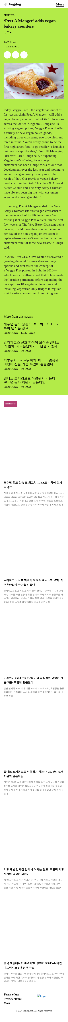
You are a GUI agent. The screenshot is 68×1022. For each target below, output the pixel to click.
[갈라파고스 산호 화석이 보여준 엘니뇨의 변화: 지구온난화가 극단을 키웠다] (34, 542)
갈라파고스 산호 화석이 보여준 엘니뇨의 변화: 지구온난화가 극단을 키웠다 (31, 344)
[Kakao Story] (15, 55)
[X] (7, 55)
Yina (9, 32)
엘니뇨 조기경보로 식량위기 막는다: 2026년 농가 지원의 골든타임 (30, 380)
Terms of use (11, 994)
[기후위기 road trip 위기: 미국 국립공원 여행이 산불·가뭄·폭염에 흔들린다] (34, 640)
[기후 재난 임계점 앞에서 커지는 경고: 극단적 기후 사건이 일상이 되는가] (34, 831)
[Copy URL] (24, 55)
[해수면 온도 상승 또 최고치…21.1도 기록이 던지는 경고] (34, 445)
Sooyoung (11, 333)
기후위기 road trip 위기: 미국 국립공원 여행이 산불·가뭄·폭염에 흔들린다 (31, 362)
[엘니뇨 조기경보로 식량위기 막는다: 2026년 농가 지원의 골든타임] (34, 734)
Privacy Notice (13, 998)
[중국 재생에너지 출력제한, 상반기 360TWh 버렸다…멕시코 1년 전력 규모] (34, 925)
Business (9, 15)
